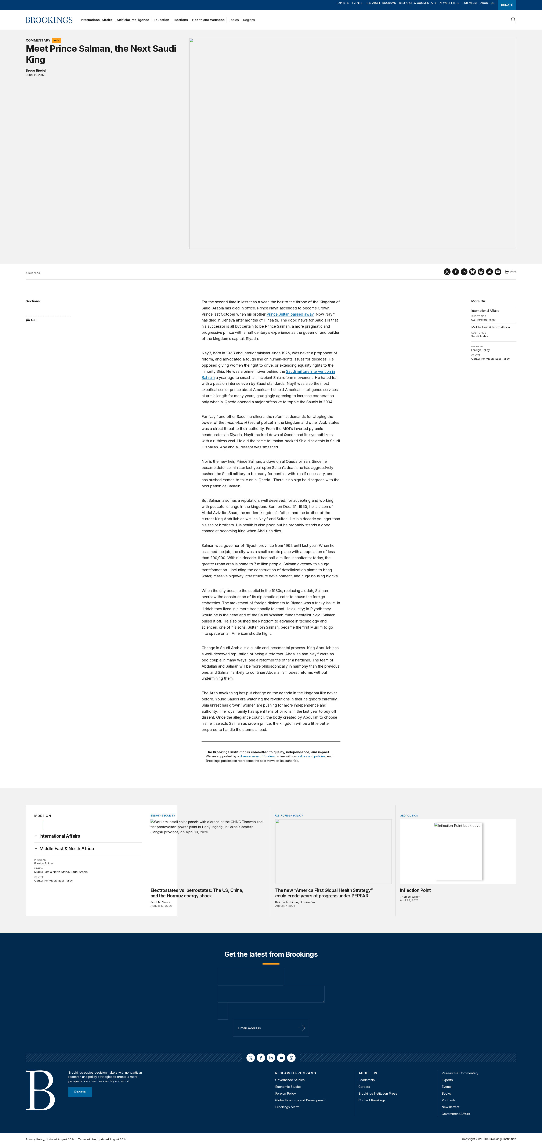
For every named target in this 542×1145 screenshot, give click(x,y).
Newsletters (449, 2)
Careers (364, 1087)
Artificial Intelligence (132, 20)
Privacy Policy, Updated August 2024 (50, 1139)
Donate (507, 5)
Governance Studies (290, 1080)
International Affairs (96, 20)
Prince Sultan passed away (290, 314)
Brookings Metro (287, 1107)
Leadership (366, 1080)
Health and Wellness (208, 20)
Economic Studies (288, 1087)
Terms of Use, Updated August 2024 (102, 1139)
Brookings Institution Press (377, 1093)
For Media (470, 2)
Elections (180, 20)
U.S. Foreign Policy (483, 319)
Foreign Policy (480, 350)
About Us (487, 2)
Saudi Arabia (479, 336)
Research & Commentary (417, 2)
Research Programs (381, 2)
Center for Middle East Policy (490, 358)
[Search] (513, 19)
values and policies (311, 756)
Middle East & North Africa (490, 327)
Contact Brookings (372, 1100)
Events (357, 2)
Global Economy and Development (300, 1100)
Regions (249, 20)
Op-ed (57, 40)
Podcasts (449, 1100)
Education (161, 20)
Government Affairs (456, 1114)
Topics (234, 20)
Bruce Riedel (36, 70)
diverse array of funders (257, 756)
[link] (59, 836)
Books (446, 1093)
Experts (343, 2)
